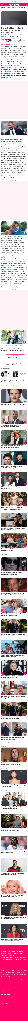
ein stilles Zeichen (6, 269)
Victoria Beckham (11, 67)
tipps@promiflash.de (7, 382)
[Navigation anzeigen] (2, 4)
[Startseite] (14, 4)
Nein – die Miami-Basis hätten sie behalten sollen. (15, 363)
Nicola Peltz (9, 242)
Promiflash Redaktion (16, 34)
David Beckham (5, 44)
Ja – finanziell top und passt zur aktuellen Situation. (15, 356)
